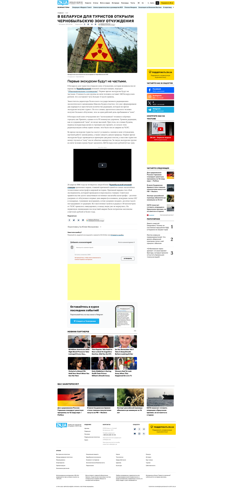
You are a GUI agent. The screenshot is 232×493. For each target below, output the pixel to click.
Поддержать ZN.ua (167, 3)
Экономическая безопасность (95, 463)
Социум (148, 454)
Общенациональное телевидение (83, 91)
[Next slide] (173, 7)
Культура (119, 465)
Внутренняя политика (63, 454)
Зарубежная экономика (93, 457)
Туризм (148, 463)
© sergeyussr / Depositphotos (76, 76)
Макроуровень (60, 460)
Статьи (95, 3)
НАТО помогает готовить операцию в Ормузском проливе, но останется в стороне (156, 208)
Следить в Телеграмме (86, 321)
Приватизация (60, 465)
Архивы (86, 428)
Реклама (87, 434)
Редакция (87, 431)
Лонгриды (125, 3)
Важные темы (63, 7)
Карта (86, 440)
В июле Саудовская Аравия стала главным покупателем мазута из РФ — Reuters (156, 188)
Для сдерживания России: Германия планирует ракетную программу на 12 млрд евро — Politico (156, 177)
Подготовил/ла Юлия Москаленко (83, 227)
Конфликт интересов (92, 460)
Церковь (118, 463)
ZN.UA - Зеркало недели (160, 138)
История (148, 457)
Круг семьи (149, 460)
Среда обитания (121, 460)
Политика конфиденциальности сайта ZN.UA (162, 486)
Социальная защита (92, 454)
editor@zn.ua (113, 444)
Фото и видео (105, 3)
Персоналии (90, 465)
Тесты (132, 3)
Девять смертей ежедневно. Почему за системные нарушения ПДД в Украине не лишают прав (158, 226)
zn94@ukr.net (107, 439)
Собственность (150, 465)
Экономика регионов (62, 468)
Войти (152, 3)
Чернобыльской (83, 88)
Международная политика (64, 457)
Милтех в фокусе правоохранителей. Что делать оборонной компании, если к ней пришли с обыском (156, 239)
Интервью (115, 3)
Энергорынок (60, 463)
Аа (157, 3)
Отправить (128, 258)
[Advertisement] (94, 282)
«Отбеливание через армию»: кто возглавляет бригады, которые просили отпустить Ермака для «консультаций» (157, 253)
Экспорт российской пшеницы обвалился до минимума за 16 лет (156, 198)
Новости (88, 3)
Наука (118, 454)
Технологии (119, 457)
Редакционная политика (92, 437)
